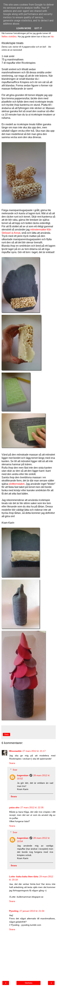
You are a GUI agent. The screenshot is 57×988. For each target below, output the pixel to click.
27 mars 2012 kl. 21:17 (34, 751)
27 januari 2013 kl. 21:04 (31, 911)
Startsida (28, 983)
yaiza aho (14, 807)
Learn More (23, 28)
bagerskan (22, 775)
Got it (38, 28)
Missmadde (15, 751)
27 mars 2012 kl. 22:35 (32, 807)
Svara (12, 763)
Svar (15, 769)
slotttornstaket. (17, 484)
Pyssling (14, 911)
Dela (6, 734)
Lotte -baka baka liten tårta (23, 876)
